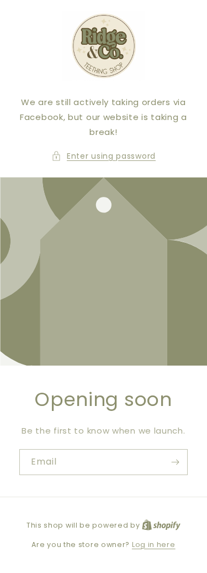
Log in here (154, 544)
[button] (103, 156)
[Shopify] (161, 525)
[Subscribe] (175, 462)
